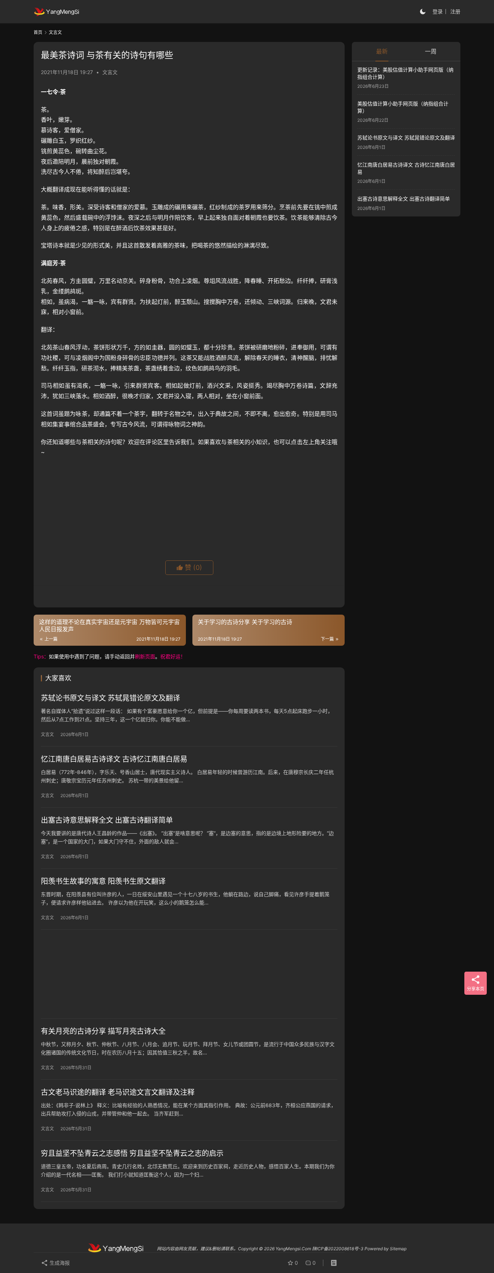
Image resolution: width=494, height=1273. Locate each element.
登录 (438, 11)
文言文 (110, 72)
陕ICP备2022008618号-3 (337, 1248)
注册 (455, 11)
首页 (38, 32)
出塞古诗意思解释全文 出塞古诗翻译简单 (107, 820)
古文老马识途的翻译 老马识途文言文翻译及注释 (118, 1092)
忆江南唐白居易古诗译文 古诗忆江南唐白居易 (114, 759)
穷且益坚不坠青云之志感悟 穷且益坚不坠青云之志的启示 (132, 1153)
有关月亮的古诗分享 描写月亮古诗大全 (103, 1031)
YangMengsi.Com (293, 1248)
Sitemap (398, 1248)
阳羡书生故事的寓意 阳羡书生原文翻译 (103, 881)
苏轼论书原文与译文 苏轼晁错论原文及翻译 (110, 698)
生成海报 (59, 1263)
